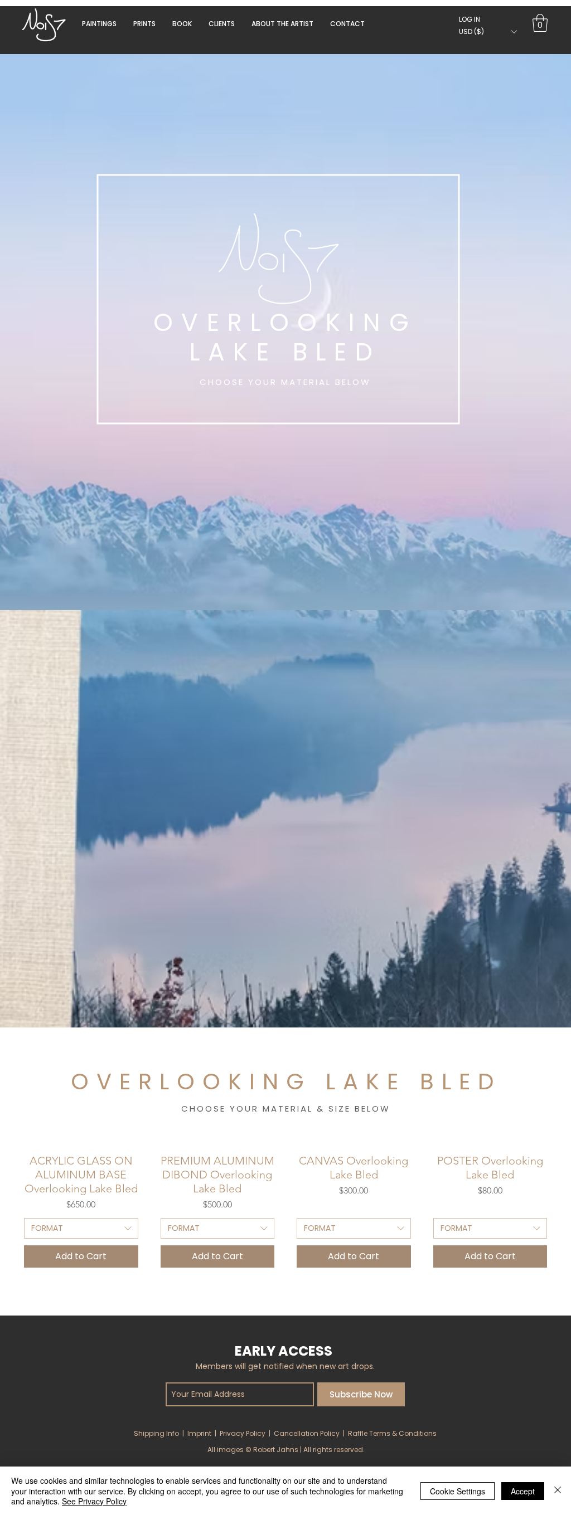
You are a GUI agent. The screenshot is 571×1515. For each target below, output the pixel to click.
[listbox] (488, 31)
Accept (523, 1491)
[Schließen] (557, 1490)
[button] (182, 23)
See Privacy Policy (94, 1501)
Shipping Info (156, 1433)
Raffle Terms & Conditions (392, 1433)
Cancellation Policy (307, 1433)
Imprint (199, 1433)
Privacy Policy (242, 1433)
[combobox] (81, 1228)
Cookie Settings (457, 1491)
